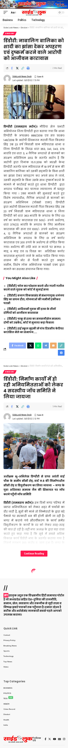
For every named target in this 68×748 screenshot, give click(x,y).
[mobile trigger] (6, 12)
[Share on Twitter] (17, 68)
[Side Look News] (34, 12)
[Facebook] (45, 739)
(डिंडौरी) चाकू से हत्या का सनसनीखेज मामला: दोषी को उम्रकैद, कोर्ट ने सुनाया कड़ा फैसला (32, 320)
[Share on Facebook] (11, 68)
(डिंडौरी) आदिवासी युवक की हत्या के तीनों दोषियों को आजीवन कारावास (29, 311)
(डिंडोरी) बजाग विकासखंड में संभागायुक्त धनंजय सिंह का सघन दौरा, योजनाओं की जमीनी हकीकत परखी (33, 299)
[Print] (28, 68)
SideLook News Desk (22, 76)
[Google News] (59, 739)
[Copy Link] (22, 68)
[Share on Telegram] (46, 345)
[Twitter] (49, 739)
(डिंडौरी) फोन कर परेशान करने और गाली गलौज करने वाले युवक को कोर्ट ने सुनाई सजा (33, 288)
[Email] (53, 345)
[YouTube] (54, 739)
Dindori (9, 33)
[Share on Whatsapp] (38, 345)
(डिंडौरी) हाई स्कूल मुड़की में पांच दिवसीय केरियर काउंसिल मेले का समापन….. (33, 330)
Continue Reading (34, 553)
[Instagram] (64, 739)
